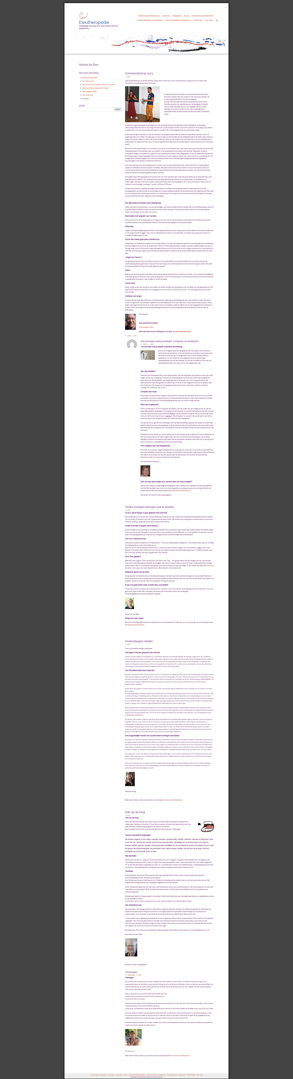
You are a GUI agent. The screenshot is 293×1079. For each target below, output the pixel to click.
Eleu (128, 76)
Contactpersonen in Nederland (177, 20)
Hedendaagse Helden (89, 91)
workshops (210, 565)
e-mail (207, 930)
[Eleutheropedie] (83, 15)
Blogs (186, 16)
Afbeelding (131, 975)
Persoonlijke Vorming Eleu (149, 16)
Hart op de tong (87, 95)
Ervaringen (177, 16)
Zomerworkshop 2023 (89, 78)
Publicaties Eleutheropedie (202, 16)
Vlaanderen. (141, 625)
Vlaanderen (186, 490)
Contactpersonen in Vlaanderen (150, 20)
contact (185, 622)
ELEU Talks (209, 20)
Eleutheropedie (94, 22)
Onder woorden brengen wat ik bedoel (95, 88)
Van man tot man (88, 81)
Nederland (176, 490)
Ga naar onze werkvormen (182, 331)
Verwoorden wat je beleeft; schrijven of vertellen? (98, 85)
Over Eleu (166, 16)
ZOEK (118, 109)
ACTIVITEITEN (197, 20)
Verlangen (85, 98)
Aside (129, 336)
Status (145, 344)
